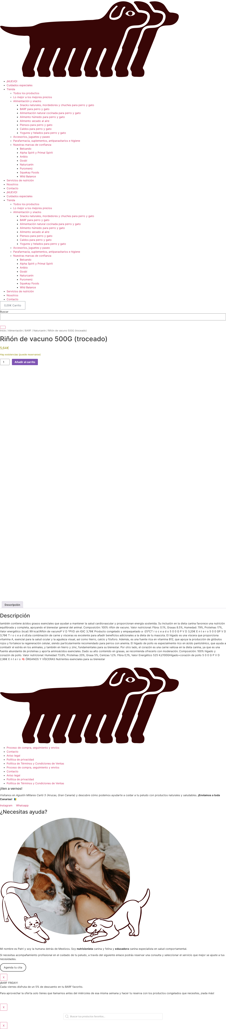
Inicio (3, 330)
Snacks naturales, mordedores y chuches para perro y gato (57, 105)
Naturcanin (26, 164)
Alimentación (15, 330)
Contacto (12, 188)
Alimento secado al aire (34, 121)
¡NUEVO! (12, 81)
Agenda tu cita (13, 967)
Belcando (25, 148)
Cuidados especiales (19, 85)
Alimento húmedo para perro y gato (42, 117)
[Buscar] (3, 327)
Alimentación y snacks (27, 101)
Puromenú (26, 168)
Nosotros (12, 184)
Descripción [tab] (12, 604)
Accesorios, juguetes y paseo (31, 136)
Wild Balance (28, 176)
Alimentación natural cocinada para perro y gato (50, 113)
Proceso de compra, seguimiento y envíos (33, 747)
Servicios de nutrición (20, 180)
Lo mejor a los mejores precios (32, 97)
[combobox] (113, 316)
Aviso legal (13, 755)
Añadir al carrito (25, 362)
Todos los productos (26, 93)
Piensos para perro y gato (36, 124)
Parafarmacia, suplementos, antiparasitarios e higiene (46, 140)
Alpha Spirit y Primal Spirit (36, 152)
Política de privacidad (20, 759)
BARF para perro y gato (34, 109)
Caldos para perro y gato (36, 128)
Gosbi (23, 160)
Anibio (24, 156)
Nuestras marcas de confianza (32, 144)
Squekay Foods (29, 172)
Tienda (11, 89)
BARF (28, 330)
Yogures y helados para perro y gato (43, 132)
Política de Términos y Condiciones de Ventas (35, 763)
